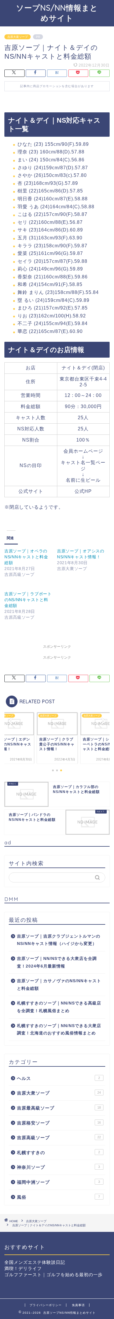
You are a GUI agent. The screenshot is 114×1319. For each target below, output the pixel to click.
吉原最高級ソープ (59, 1107)
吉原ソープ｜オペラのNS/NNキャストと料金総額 (26, 557)
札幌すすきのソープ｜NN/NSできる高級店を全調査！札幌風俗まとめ (59, 1007)
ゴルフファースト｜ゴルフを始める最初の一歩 (53, 1274)
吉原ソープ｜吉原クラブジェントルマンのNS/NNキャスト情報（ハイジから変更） (58, 940)
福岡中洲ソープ (58, 1182)
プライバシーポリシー (46, 1305)
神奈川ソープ (58, 1167)
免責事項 (78, 1305)
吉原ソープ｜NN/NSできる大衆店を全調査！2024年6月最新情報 (57, 962)
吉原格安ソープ (59, 1122)
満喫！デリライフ (23, 1268)
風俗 (58, 1197)
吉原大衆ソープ (17, 36)
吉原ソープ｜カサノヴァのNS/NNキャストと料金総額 (59, 985)
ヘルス (58, 1078)
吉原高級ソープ (59, 1137)
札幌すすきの (58, 1152)
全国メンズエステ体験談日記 (34, 1262)
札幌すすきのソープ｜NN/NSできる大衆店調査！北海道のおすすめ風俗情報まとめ (59, 1030)
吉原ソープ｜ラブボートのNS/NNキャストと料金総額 (28, 599)
